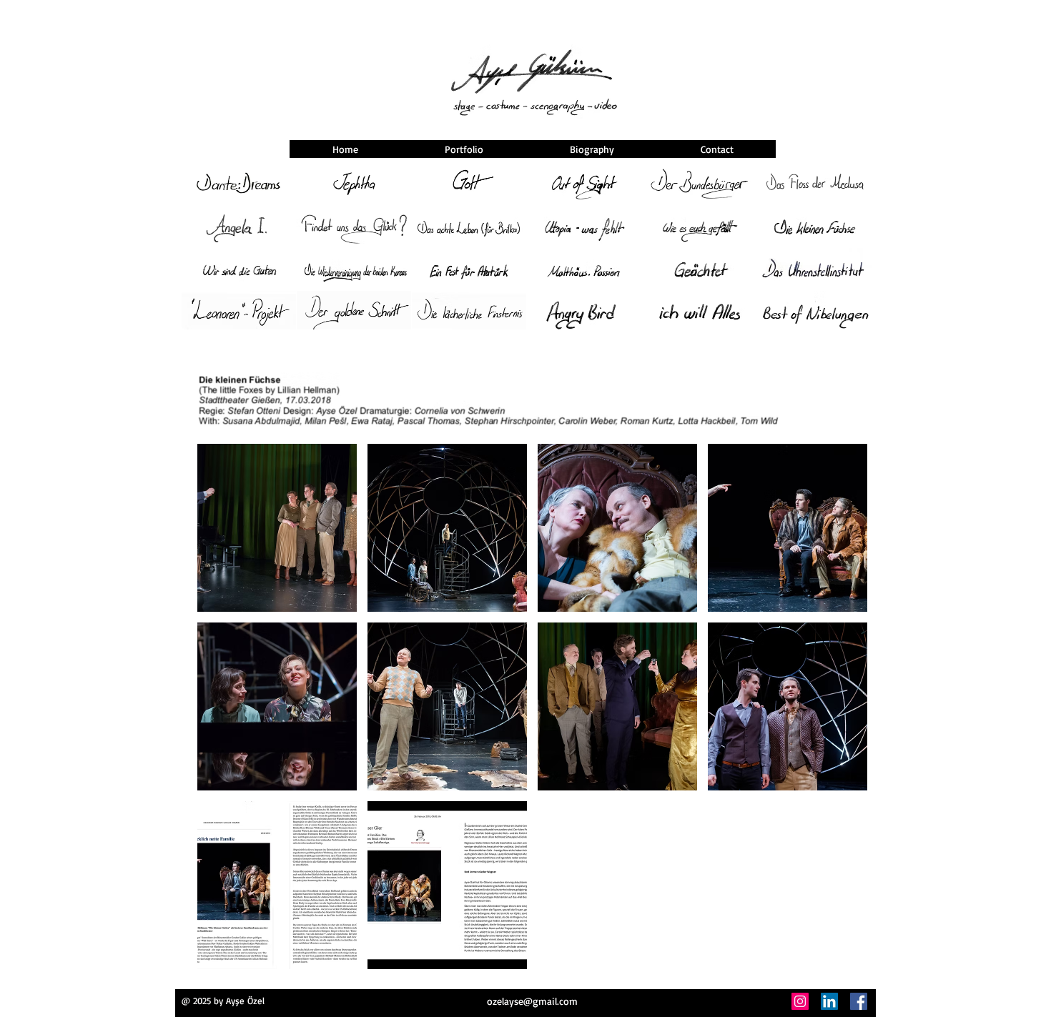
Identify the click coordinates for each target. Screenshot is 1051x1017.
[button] (277, 528)
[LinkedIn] (829, 1001)
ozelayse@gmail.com (532, 1001)
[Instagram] (800, 1001)
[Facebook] (858, 1001)
